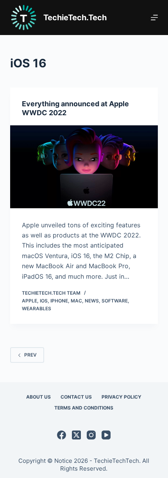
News (92, 301)
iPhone (59, 301)
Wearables (36, 308)
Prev (30, 355)
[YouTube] (106, 435)
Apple (29, 301)
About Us (38, 397)
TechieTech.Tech (75, 17)
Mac (76, 301)
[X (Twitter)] (76, 435)
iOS (44, 301)
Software (115, 301)
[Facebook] (61, 435)
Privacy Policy (121, 397)
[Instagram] (91, 435)
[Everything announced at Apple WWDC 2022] (84, 166)
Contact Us (76, 397)
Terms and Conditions (83, 408)
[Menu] (154, 17)
